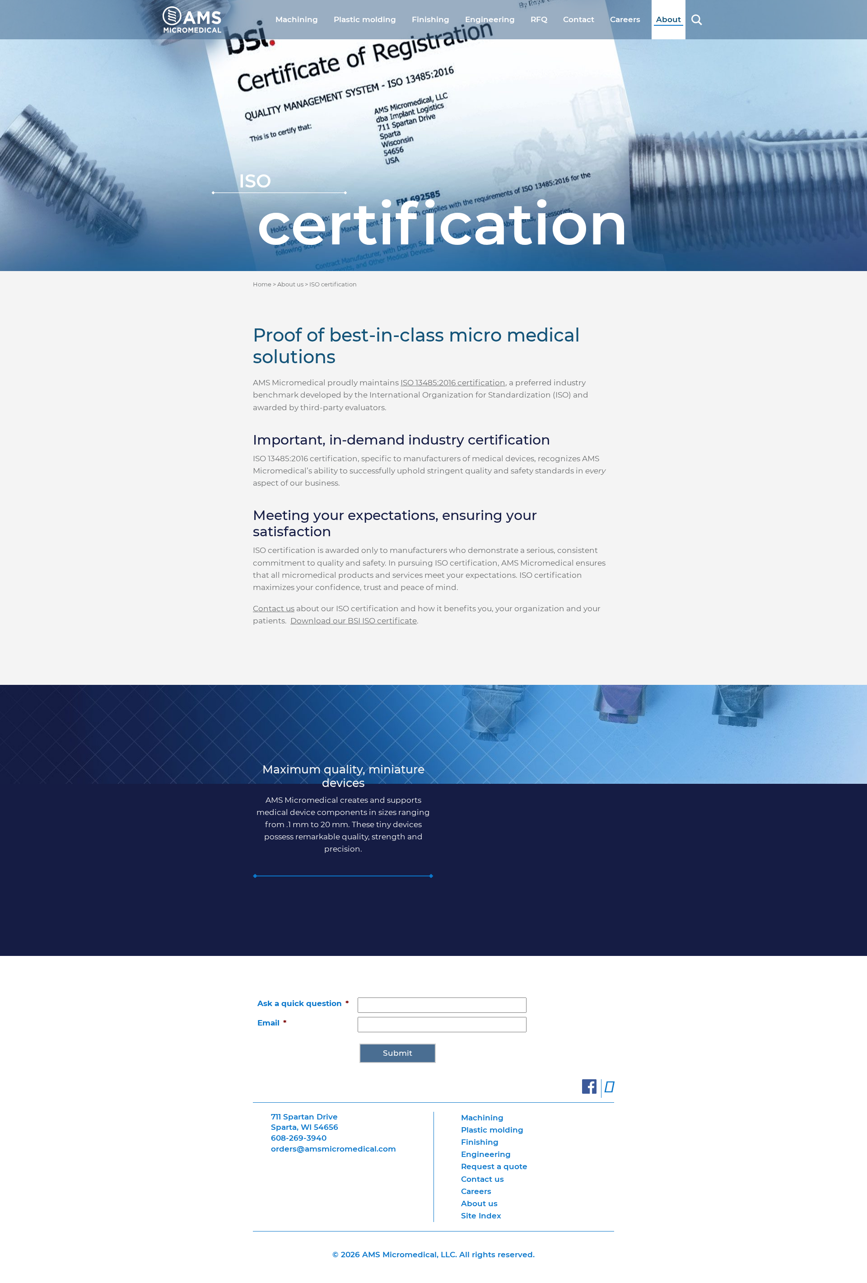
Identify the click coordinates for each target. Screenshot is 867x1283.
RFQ (539, 19)
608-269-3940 (298, 1138)
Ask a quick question (303, 1003)
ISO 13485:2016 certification (453, 382)
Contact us (482, 1179)
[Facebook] (589, 1090)
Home (262, 284)
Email (271, 1022)
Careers (625, 19)
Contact (578, 19)
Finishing (430, 19)
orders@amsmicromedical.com (333, 1148)
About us (290, 284)
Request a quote (494, 1166)
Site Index (481, 1215)
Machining (296, 19)
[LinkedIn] (609, 1090)
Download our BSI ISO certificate (353, 620)
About (668, 19)
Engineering (490, 19)
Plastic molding (365, 19)
